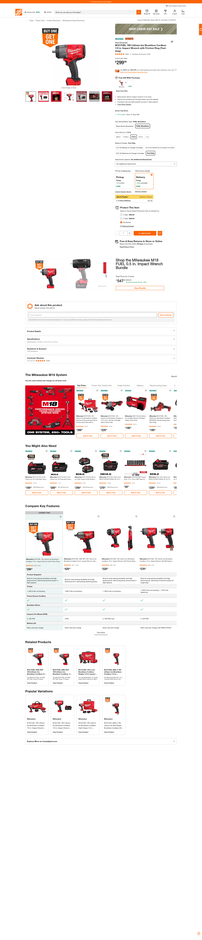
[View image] (31, 96)
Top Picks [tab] (81, 385)
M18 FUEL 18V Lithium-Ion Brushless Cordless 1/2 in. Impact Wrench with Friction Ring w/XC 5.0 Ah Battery (62, 728)
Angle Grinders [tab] (124, 385)
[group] (48, 274)
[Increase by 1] (129, 233)
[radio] (121, 215)
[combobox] (95, 12)
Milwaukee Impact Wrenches (73, 20)
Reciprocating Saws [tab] (158, 385)
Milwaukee (31, 719)
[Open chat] (200, 29)
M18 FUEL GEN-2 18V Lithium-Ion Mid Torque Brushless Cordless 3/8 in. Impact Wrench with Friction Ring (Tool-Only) (113, 728)
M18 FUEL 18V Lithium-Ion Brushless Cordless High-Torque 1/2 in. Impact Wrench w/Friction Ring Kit (88, 728)
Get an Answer (166, 315)
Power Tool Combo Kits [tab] (102, 385)
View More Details (124, 104)
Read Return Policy (127, 247)
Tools (31, 20)
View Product (32, 683)
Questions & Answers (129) (141, 54)
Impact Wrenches (53, 20)
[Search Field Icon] (138, 12)
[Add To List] (160, 233)
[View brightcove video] (94, 96)
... (26, 20)
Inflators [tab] (140, 385)
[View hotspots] (81, 96)
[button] (103, 273)
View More (101, 632)
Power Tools (40, 20)
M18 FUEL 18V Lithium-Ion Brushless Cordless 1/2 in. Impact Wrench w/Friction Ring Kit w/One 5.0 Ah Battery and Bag (36, 728)
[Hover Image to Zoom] (68, 55)
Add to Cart (146, 233)
